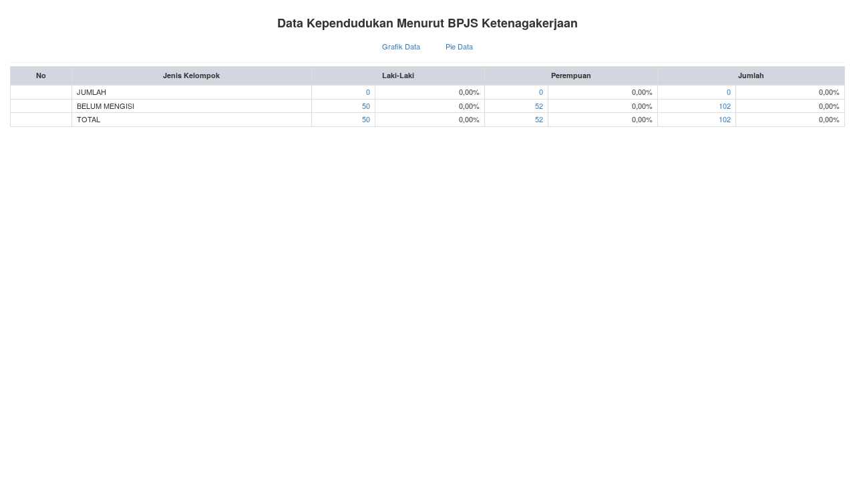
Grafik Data (401, 46)
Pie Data (459, 46)
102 (725, 105)
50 (366, 105)
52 (539, 105)
